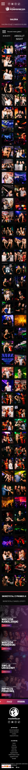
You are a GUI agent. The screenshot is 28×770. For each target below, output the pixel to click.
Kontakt (14, 758)
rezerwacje (14, 747)
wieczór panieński (14, 732)
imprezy (14, 745)
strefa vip (14, 749)
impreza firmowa (14, 735)
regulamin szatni (14, 756)
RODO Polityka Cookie (14, 754)
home (14, 743)
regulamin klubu (14, 752)
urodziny (14, 733)
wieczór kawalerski (14, 730)
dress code (14, 750)
